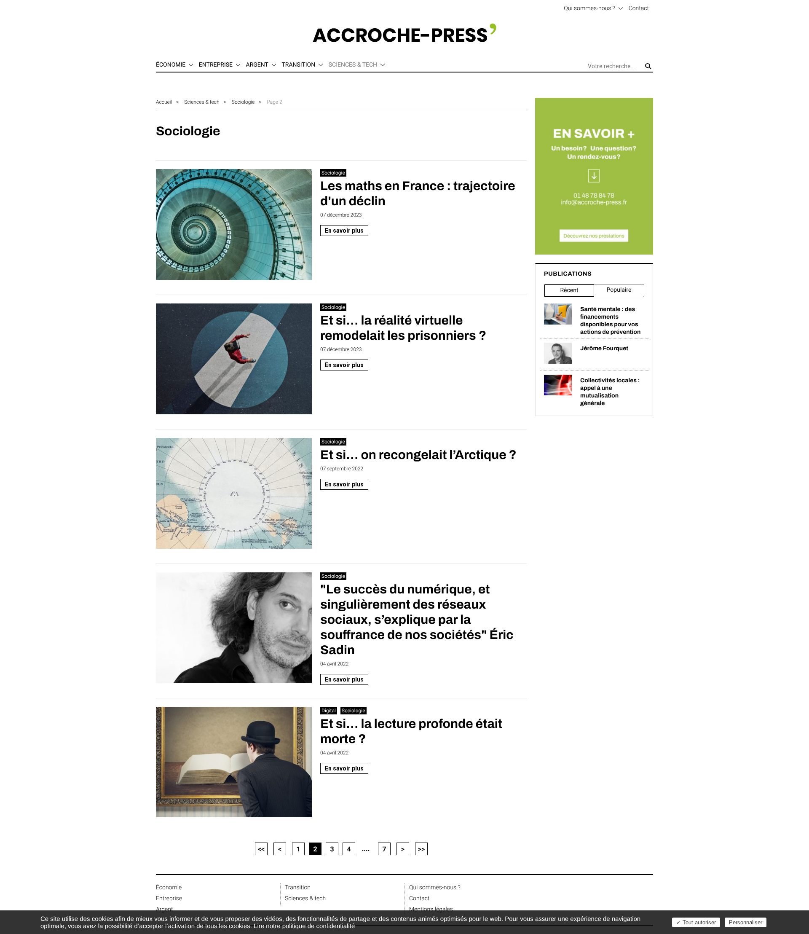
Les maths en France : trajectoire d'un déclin (417, 194)
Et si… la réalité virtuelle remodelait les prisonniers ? (403, 328)
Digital (328, 711)
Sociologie (243, 102)
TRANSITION (298, 65)
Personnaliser (745, 922)
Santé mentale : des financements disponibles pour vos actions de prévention (610, 320)
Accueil (164, 102)
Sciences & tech (201, 102)
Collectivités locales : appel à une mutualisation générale (610, 391)
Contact (639, 8)
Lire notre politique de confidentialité (304, 926)
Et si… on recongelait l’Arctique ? (418, 455)
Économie (169, 887)
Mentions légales (431, 909)
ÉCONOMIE (170, 65)
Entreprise (169, 898)
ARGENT (257, 65)
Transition (298, 887)
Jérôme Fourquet (604, 348)
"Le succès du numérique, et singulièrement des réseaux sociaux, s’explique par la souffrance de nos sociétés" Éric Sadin (417, 620)
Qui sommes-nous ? (589, 8)
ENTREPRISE (216, 65)
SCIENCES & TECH (353, 65)
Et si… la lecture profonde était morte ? (411, 731)
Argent (164, 909)
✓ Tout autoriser (696, 922)
